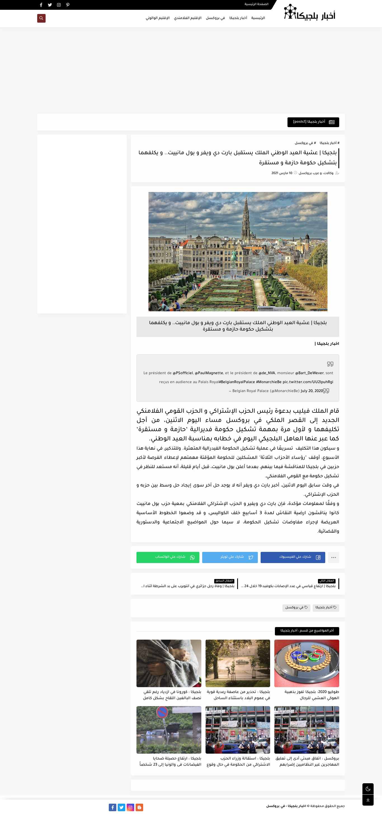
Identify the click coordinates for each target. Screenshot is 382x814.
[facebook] (41, 5)
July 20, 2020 (312, 391)
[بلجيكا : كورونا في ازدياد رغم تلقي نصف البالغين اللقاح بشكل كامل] (168, 663)
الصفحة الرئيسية (256, 4)
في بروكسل (215, 18)
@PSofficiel (183, 373)
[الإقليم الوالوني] (77, 807)
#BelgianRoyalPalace (237, 382)
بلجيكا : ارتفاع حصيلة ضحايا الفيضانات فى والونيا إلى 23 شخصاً (170, 762)
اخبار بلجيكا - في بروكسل (286, 806)
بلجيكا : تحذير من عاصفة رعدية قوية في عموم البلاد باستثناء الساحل (238, 695)
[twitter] (50, 5)
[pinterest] (68, 5)
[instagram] (59, 5)
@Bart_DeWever (309, 373)
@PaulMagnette (209, 373)
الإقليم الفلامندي (188, 18)
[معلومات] (41, 807)
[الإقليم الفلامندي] (85, 807)
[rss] (148, 807)
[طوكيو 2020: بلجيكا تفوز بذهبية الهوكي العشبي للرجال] (306, 663)
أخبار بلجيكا (238, 18)
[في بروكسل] (94, 807)
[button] (293, 557)
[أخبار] (68, 807)
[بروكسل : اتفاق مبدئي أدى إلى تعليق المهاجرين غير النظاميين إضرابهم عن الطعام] (306, 730)
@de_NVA (267, 373)
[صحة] (59, 807)
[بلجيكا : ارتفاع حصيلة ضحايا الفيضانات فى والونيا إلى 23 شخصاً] (168, 730)
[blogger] (139, 807)
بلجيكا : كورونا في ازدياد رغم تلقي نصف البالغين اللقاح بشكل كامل (172, 695)
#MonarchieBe (269, 382)
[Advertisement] (191, 70)
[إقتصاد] (50, 807)
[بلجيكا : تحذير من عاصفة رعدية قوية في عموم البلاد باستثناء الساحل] (238, 663)
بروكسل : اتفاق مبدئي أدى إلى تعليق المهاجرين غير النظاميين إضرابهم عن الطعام (307, 762)
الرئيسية (258, 18)
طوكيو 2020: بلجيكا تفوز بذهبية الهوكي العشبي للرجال (312, 695)
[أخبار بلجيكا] (103, 807)
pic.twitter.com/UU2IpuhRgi (308, 382)
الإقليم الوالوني (158, 18)
